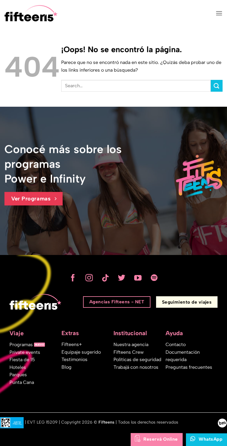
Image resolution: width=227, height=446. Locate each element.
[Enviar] (217, 85)
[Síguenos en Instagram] (89, 278)
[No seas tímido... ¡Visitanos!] (222, 422)
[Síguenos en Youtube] (138, 278)
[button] (219, 13)
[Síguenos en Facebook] (73, 278)
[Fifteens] (31, 13)
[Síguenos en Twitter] (121, 278)
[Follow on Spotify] (154, 278)
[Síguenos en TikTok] (105, 278)
